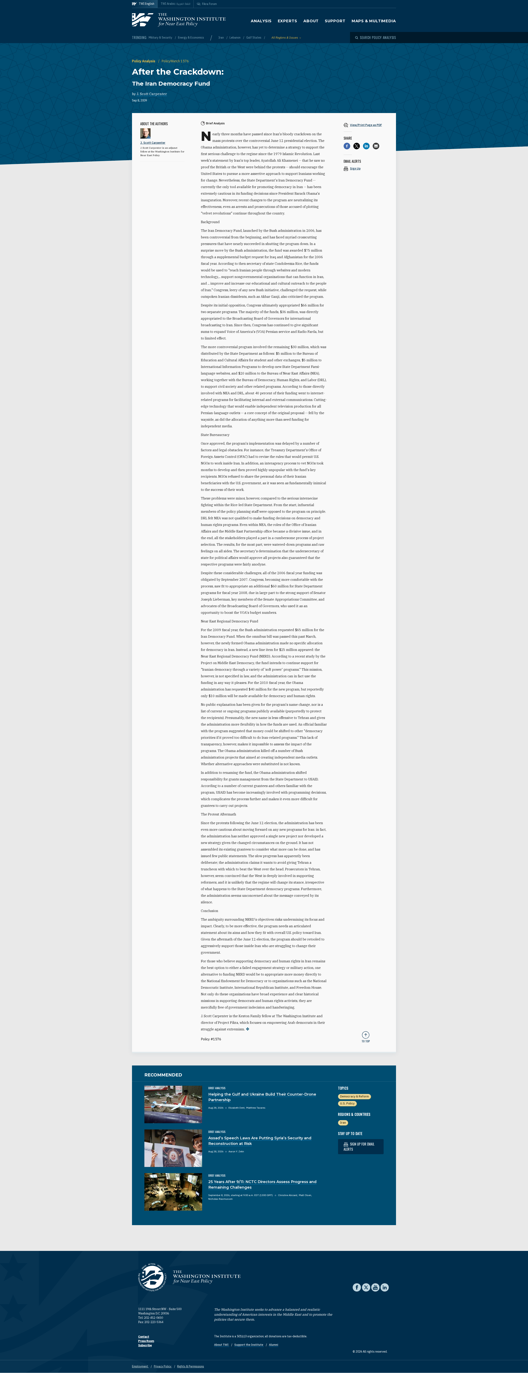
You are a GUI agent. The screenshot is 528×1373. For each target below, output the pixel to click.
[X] (356, 146)
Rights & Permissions (190, 1366)
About (311, 21)
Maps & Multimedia (374, 21)
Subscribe (145, 1345)
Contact (143, 1337)
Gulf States (254, 37)
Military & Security (161, 37)
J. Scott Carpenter (152, 94)
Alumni (273, 1345)
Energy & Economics (191, 37)
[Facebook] (347, 146)
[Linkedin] (366, 146)
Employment (140, 1366)
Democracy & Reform (354, 1096)
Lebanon (235, 37)
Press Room (146, 1341)
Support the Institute (249, 1345)
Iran (221, 37)
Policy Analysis (144, 61)
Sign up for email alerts (359, 1147)
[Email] (376, 146)
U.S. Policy (347, 1103)
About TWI (221, 1345)
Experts (287, 21)
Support (335, 21)
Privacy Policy (163, 1366)
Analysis (261, 21)
